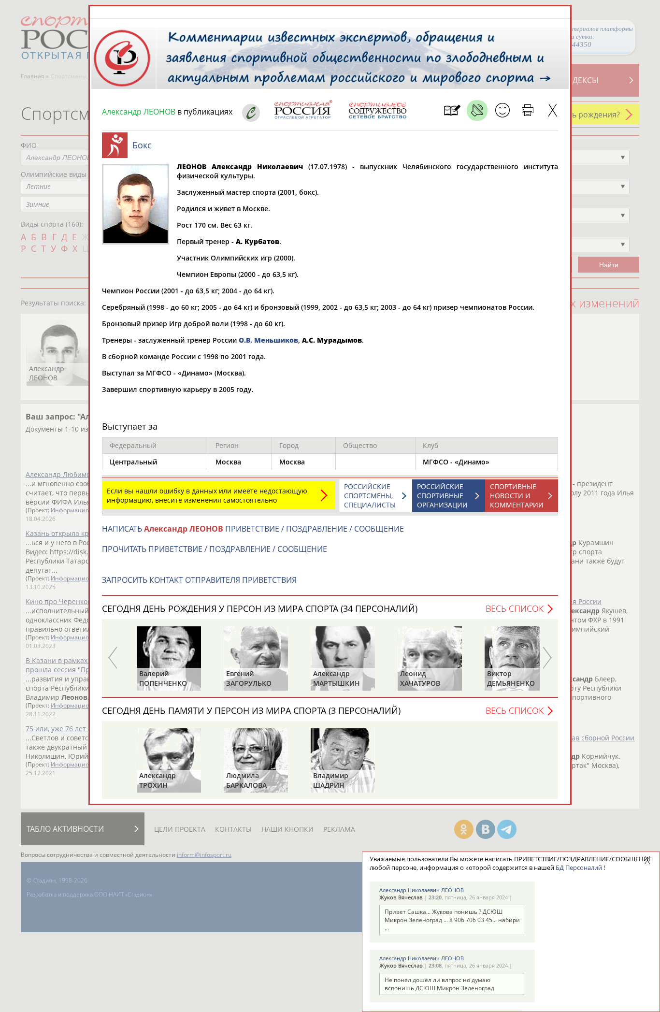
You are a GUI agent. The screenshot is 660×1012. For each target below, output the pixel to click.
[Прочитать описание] (477, 110)
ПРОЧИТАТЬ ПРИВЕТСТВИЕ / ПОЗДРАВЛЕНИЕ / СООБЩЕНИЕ (214, 549)
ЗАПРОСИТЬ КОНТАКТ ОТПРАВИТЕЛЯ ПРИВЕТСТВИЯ (199, 580)
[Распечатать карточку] (527, 110)
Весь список (515, 608)
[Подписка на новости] (452, 110)
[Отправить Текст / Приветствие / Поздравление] (502, 110)
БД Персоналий (579, 867)
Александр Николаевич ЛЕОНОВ (421, 890)
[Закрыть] (552, 110)
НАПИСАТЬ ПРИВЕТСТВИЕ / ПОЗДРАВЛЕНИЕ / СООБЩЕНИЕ (253, 528)
